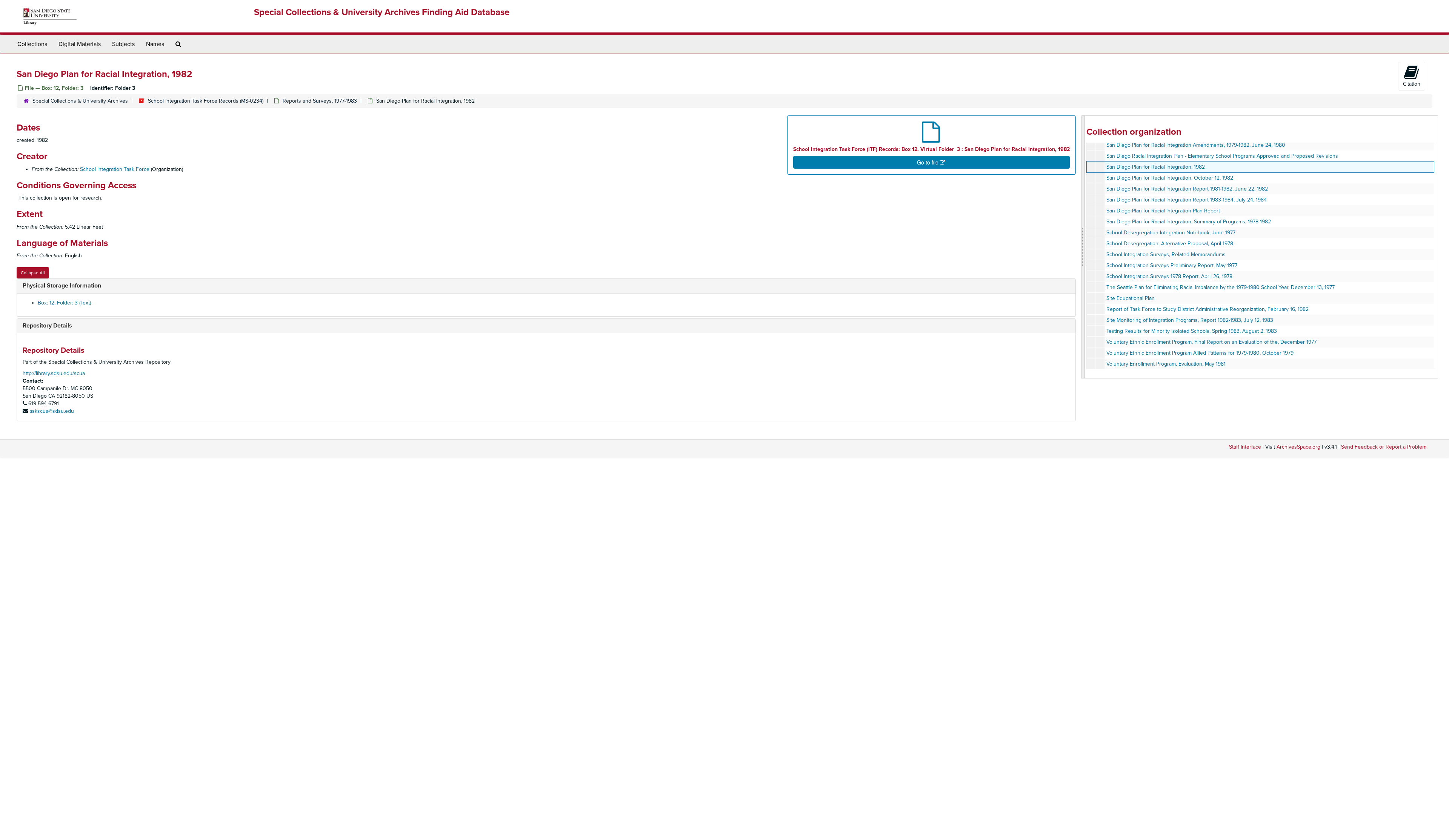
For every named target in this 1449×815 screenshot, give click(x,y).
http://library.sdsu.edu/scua (54, 373)
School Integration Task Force (114, 169)
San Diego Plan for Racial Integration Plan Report (1163, 211)
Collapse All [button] (33, 272)
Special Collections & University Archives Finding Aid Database (381, 12)
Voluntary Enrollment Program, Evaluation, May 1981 (1166, 364)
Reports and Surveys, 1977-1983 (320, 101)
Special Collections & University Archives (80, 101)
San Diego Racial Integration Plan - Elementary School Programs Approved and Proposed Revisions (1222, 156)
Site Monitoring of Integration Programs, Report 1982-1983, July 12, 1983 (1189, 320)
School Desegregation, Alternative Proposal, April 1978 (1169, 243)
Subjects (123, 44)
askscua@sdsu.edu (51, 411)
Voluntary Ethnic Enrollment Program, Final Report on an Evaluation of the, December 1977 (1211, 342)
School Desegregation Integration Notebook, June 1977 (1170, 232)
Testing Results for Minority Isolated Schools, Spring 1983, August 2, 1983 (1191, 331)
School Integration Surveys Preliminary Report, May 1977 (1171, 265)
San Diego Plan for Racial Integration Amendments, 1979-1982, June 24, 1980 (1195, 145)
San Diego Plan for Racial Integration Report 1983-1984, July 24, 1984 (1186, 200)
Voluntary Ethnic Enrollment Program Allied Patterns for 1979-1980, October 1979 (1200, 353)
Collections (32, 44)
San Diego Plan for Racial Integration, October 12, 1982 (1169, 178)
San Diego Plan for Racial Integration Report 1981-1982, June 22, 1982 (1187, 189)
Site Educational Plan (1130, 298)
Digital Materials (79, 44)
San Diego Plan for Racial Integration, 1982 (1155, 167)
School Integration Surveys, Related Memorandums (1166, 254)
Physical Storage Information (62, 285)
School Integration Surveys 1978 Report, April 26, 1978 (1169, 276)
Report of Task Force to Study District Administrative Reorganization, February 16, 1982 (1207, 309)
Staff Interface (1245, 447)
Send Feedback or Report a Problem (1383, 447)
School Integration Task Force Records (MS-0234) (205, 101)
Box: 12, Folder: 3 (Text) (64, 303)
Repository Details (47, 325)
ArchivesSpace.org (1298, 447)
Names (155, 44)
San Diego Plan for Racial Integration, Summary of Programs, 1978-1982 (1188, 221)
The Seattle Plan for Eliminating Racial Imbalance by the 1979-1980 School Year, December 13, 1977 (1220, 287)
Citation (1411, 84)
